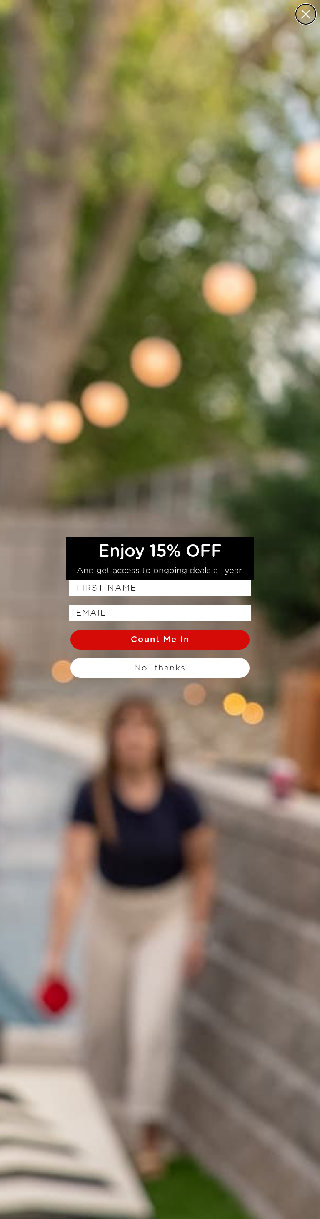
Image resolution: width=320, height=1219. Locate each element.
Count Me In (160, 639)
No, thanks (160, 668)
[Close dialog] (306, 14)
